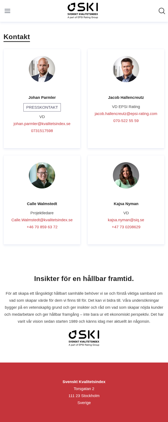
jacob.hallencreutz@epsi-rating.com (126, 114)
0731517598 (42, 131)
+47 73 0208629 (126, 227)
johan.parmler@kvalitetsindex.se (42, 124)
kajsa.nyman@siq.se (126, 220)
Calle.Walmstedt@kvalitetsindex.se (42, 220)
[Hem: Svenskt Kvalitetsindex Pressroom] (83, 11)
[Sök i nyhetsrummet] (161, 10)
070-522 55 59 (126, 121)
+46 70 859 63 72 (42, 227)
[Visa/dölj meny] (7, 11)
